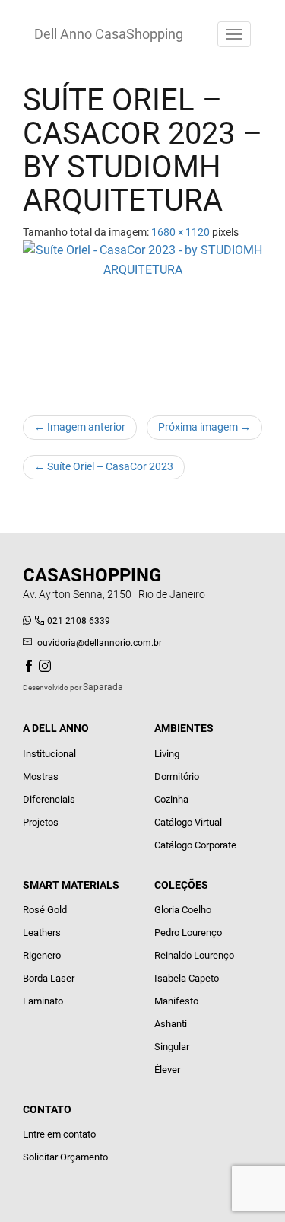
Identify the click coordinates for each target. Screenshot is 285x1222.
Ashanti (170, 1023)
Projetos (41, 822)
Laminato (43, 1001)
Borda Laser (48, 978)
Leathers (42, 932)
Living (166, 753)
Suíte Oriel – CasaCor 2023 (103, 466)
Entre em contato (59, 1134)
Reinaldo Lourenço (194, 955)
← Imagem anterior (79, 427)
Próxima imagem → (204, 427)
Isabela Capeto (186, 978)
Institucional (49, 753)
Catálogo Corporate (195, 845)
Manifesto (176, 1001)
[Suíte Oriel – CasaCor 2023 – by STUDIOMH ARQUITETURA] (142, 320)
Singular (171, 1046)
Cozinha (171, 799)
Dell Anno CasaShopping (108, 34)
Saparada (103, 687)
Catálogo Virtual (188, 822)
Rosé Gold (45, 909)
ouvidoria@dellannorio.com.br (99, 643)
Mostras (41, 776)
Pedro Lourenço (188, 932)
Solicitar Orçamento (65, 1157)
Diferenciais (49, 799)
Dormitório (176, 776)
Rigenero (42, 955)
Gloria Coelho (182, 909)
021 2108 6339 (78, 621)
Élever (167, 1069)
